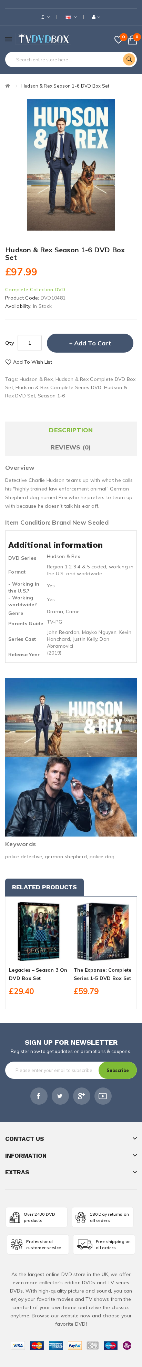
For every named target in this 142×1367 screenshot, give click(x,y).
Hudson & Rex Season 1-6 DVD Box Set (65, 86)
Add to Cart (92, 343)
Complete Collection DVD (35, 289)
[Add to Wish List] (38, 955)
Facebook (39, 1096)
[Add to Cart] (27, 955)
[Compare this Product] (50, 955)
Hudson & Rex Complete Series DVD (58, 387)
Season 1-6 (51, 396)
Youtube (103, 1096)
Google (81, 1096)
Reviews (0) (71, 447)
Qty (9, 343)
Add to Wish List (32, 362)
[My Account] (96, 17)
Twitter (60, 1096)
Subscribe (117, 1070)
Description (71, 430)
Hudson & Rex (36, 379)
